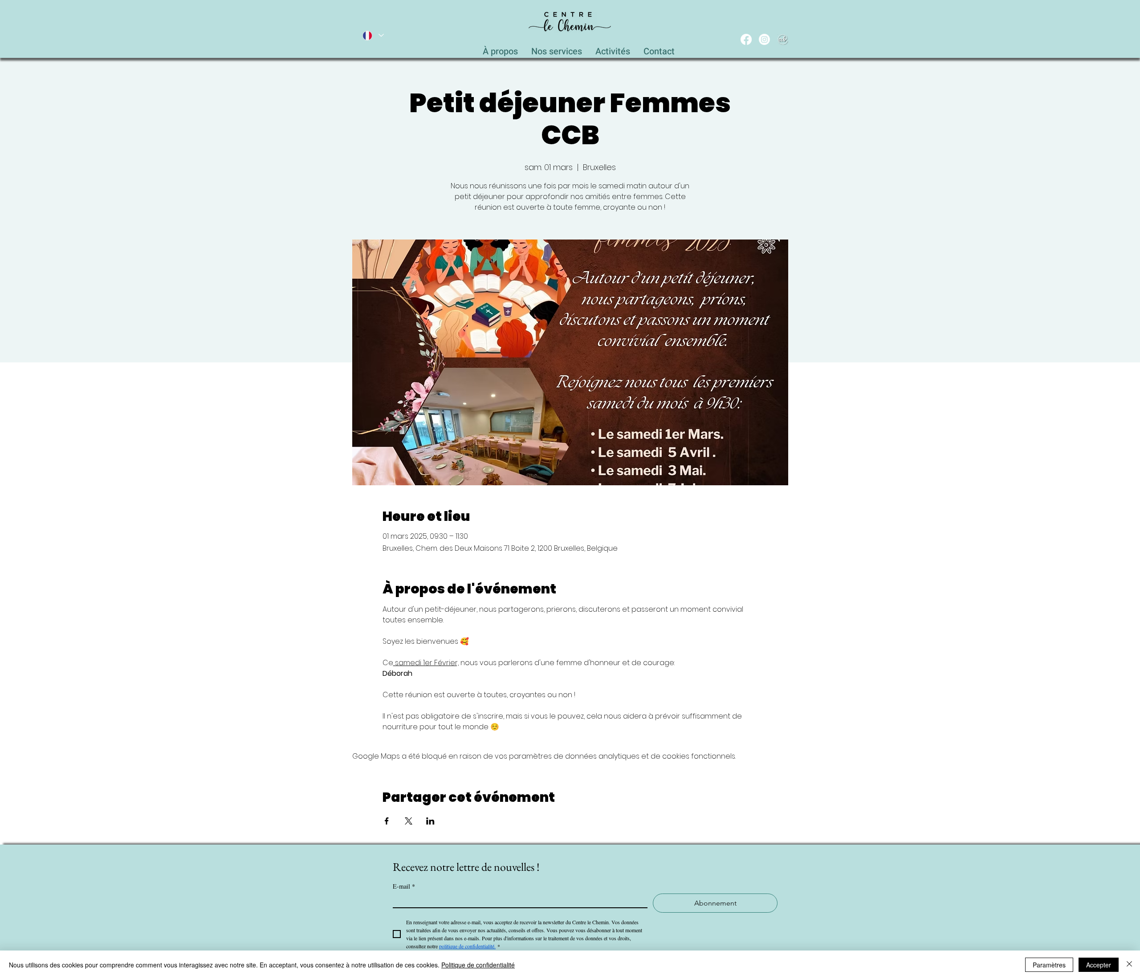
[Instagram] (764, 39)
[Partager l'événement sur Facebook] (387, 821)
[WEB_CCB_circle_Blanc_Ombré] (782, 39)
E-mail (404, 886)
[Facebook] (746, 39)
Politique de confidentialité (478, 964)
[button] (557, 49)
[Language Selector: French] (372, 35)
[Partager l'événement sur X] (408, 821)
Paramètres (1049, 964)
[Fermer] (1129, 965)
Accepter (1098, 964)
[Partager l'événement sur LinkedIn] (430, 821)
